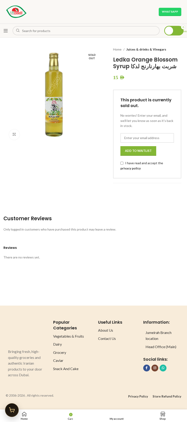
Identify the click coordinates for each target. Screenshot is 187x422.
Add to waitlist (138, 151)
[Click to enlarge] (14, 134)
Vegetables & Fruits (68, 336)
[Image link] (25, 332)
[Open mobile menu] (5, 30)
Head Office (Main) (160, 346)
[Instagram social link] (154, 368)
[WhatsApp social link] (163, 368)
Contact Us (107, 338)
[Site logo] (16, 11)
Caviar (58, 360)
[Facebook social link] (146, 368)
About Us (105, 330)
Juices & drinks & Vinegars (146, 49)
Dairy (57, 344)
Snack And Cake (65, 368)
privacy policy (130, 168)
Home (117, 49)
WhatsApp (170, 11)
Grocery (59, 352)
